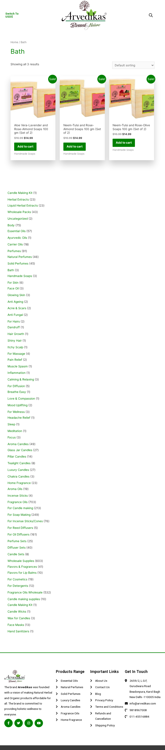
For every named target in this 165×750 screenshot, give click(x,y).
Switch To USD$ (11, 15)
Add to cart (25, 146)
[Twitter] (18, 723)
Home (14, 42)
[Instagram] (28, 723)
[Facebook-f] (8, 723)
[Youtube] (39, 723)
